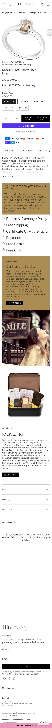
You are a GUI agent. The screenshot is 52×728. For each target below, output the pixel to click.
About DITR (7, 509)
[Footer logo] (14, 628)
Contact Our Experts (10, 522)
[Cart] (48, 4)
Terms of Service (26, 674)
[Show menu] (3, 4)
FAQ (3, 489)
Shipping (5, 499)
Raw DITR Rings (18, 62)
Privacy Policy (8, 674)
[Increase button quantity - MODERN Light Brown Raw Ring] (16, 118)
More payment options (26, 131)
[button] (26, 725)
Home (5, 62)
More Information (9, 688)
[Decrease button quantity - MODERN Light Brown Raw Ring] (5, 118)
